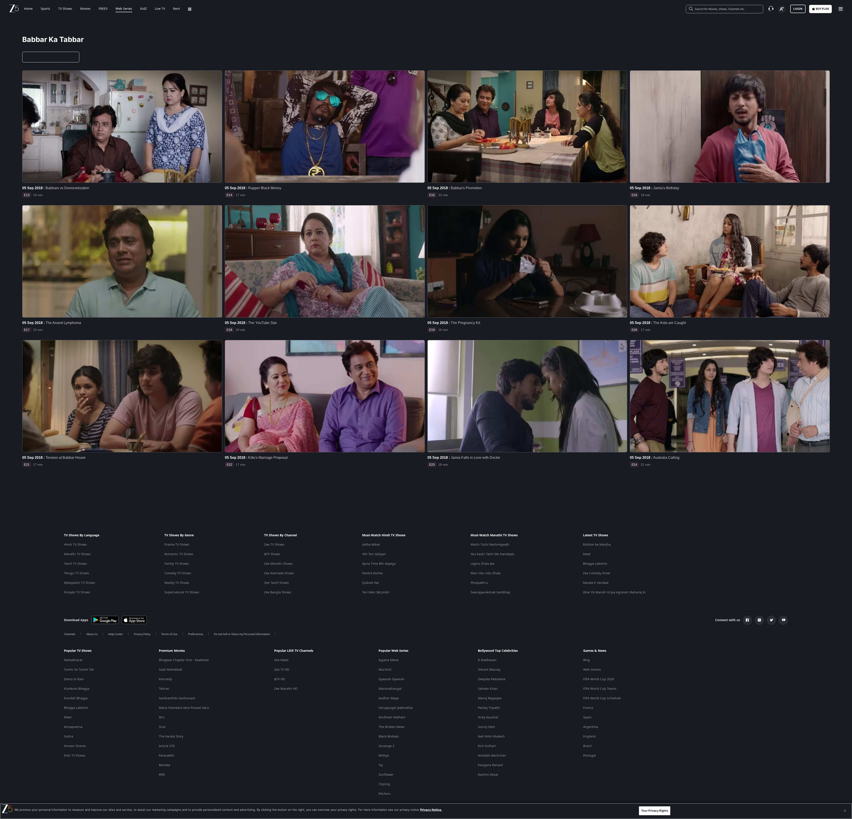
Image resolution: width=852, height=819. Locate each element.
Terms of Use (169, 634)
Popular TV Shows (78, 651)
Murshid (385, 669)
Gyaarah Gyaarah (391, 679)
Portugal (589, 755)
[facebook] (747, 620)
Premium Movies (172, 651)
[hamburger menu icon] (840, 8)
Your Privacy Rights (654, 810)
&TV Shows (272, 554)
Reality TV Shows (176, 582)
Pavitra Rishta (372, 573)
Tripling (384, 784)
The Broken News (392, 727)
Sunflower (386, 774)
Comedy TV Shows (177, 573)
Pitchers (385, 793)
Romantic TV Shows (178, 554)
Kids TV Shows (74, 755)
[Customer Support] (771, 9)
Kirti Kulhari (487, 746)
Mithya (384, 755)
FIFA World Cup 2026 (598, 679)
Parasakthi (166, 755)
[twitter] (771, 620)
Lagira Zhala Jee (482, 563)
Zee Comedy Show (596, 573)
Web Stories (592, 669)
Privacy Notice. (431, 809)
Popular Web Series (393, 651)
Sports (45, 8)
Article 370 (167, 746)
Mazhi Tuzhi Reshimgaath (490, 544)
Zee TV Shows (274, 544)
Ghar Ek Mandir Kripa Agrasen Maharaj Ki (614, 592)
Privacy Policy (142, 634)
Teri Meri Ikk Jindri (375, 592)
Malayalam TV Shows (79, 582)
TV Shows (65, 8)
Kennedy (165, 679)
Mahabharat (73, 660)
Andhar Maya (389, 698)
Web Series (124, 8)
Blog (586, 660)
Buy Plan (822, 9)
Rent (176, 8)
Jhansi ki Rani (74, 679)
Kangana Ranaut (490, 765)
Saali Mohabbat (170, 669)
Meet (587, 554)
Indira (68, 736)
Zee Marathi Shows (278, 563)
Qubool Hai (370, 582)
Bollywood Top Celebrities (498, 651)
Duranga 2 (386, 746)
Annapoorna (73, 727)
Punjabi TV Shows (77, 592)
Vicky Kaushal (488, 717)
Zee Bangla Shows (277, 592)
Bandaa (164, 765)
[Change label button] (782, 9)
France (588, 708)
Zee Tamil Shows (276, 582)
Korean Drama (75, 746)
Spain (587, 717)
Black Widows (389, 736)
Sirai (162, 727)
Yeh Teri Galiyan (374, 554)
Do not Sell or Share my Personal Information (242, 634)
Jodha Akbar (371, 544)
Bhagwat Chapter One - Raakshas (184, 660)
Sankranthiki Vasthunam (177, 698)
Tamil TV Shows (75, 563)
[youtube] (783, 620)
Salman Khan (488, 688)
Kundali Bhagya (76, 698)
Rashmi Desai (488, 774)
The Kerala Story (171, 736)
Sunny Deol (486, 727)
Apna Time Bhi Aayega (379, 563)
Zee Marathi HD (285, 688)
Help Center (115, 634)
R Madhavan (487, 660)
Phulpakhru (479, 582)
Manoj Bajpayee (490, 698)
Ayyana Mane (389, 660)
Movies (85, 8)
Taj (381, 765)
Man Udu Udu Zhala (486, 573)
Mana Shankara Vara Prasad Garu (184, 708)
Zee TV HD (281, 669)
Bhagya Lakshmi (595, 563)
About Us (92, 634)
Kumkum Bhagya (76, 688)
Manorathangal (390, 688)
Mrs (162, 717)
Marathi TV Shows (77, 554)
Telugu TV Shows (76, 573)
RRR (162, 774)
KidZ (143, 8)
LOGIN (797, 9)
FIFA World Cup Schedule (602, 698)
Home (28, 8)
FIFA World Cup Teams (600, 688)
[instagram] (759, 620)
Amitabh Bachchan (492, 755)
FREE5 (103, 8)
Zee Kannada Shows (279, 573)
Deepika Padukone (491, 679)
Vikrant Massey (489, 669)
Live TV (160, 8)
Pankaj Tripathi (489, 708)
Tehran (164, 688)
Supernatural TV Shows (181, 592)
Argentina (590, 727)
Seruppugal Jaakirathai (396, 708)
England (589, 736)
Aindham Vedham (392, 717)
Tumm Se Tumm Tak (79, 669)
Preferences (195, 634)
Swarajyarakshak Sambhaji (490, 592)
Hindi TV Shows (75, 544)
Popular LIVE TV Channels (293, 651)
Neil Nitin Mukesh (491, 736)
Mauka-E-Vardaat (596, 582)
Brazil (587, 746)
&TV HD (279, 679)
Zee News (281, 660)
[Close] (845, 811)
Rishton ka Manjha (597, 544)
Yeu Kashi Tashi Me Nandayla (492, 554)
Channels (70, 634)
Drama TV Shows (176, 544)
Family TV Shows (176, 563)
